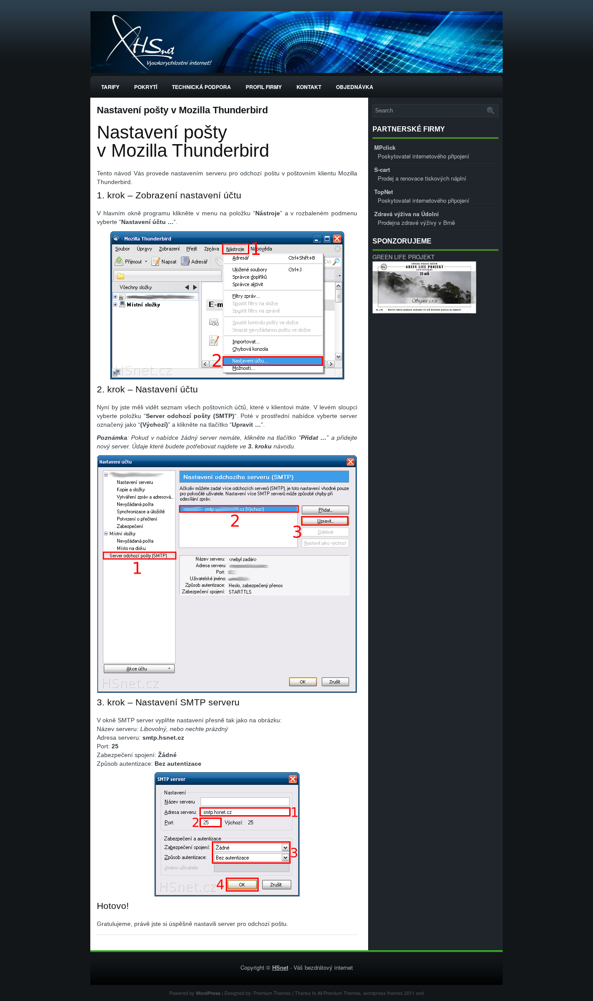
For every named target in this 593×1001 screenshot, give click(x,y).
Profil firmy (264, 87)
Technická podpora (201, 87)
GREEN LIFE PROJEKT (403, 257)
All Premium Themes (339, 992)
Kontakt (308, 87)
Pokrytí (145, 87)
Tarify (110, 87)
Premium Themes (272, 992)
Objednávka (354, 87)
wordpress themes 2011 (389, 992)
